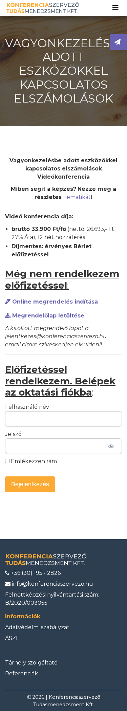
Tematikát (77, 197)
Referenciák (21, 673)
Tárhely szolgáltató (31, 662)
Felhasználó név (27, 407)
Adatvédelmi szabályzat (37, 627)
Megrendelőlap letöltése (47, 315)
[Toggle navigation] (115, 7)
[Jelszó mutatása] (111, 446)
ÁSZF (12, 638)
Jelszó (13, 434)
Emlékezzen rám (33, 461)
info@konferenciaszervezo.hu (51, 584)
